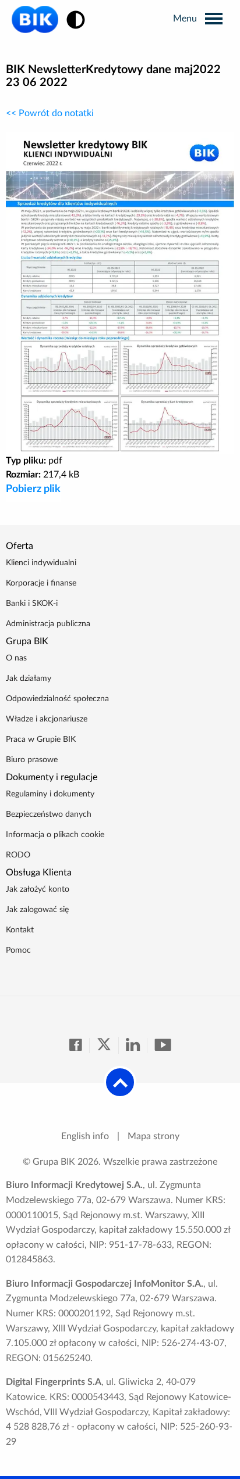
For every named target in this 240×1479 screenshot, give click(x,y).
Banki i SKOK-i (32, 604)
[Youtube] (162, 1045)
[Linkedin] (136, 1045)
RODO (18, 855)
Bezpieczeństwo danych (48, 814)
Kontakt (20, 930)
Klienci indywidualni (41, 563)
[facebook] (79, 1045)
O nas (16, 658)
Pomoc (18, 950)
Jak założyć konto (37, 889)
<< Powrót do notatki (50, 113)
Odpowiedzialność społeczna (57, 699)
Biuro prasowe (32, 760)
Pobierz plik (33, 489)
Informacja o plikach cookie (55, 835)
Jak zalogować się (37, 910)
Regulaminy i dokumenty (50, 794)
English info (85, 1136)
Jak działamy (28, 678)
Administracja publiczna (48, 624)
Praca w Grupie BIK (41, 739)
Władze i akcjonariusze (46, 719)
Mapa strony (153, 1136)
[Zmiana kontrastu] (75, 20)
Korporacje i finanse (41, 583)
